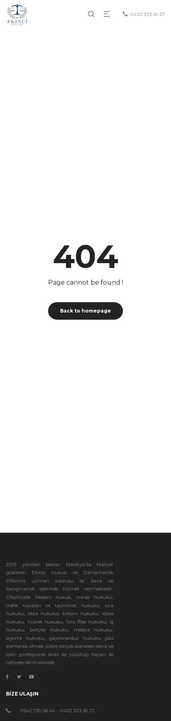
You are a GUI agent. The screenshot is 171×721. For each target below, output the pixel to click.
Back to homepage (85, 311)
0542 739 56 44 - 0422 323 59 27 (57, 710)
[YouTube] (31, 677)
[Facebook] (7, 677)
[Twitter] (19, 677)
